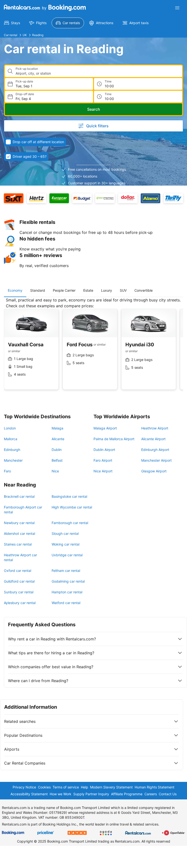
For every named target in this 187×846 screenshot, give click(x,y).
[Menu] (177, 8)
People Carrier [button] (64, 290)
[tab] (15, 290)
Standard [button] (37, 290)
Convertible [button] (143, 290)
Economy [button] (15, 290)
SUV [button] (123, 290)
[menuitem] (12, 23)
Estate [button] (88, 290)
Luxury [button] (106, 290)
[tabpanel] (93, 347)
